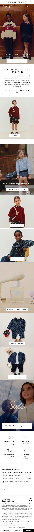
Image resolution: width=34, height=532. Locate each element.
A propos (4, 489)
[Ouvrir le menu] (31, 6)
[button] (25, 6)
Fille (24, 425)
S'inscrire (29, 478)
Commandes (5, 492)
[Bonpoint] (7, 6)
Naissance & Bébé (11, 425)
